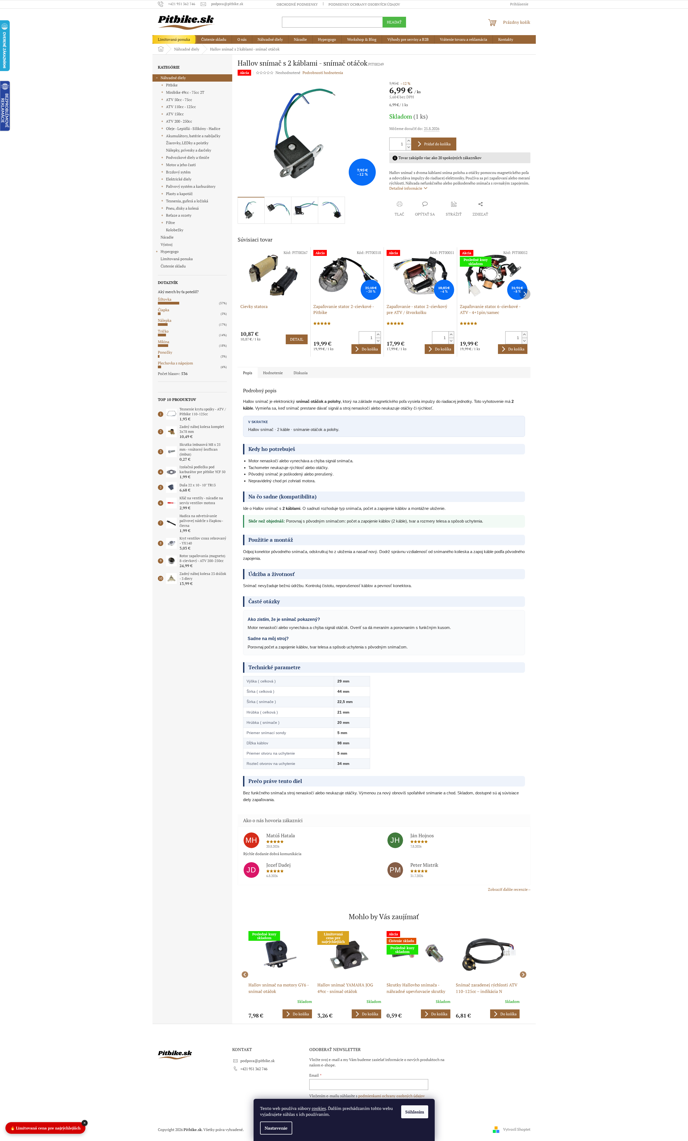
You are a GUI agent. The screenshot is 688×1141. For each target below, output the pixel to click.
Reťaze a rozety (178, 215)
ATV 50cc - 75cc (179, 99)
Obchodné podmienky (297, 4)
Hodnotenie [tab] (273, 372)
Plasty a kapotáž (179, 193)
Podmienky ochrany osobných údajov (364, 4)
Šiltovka (164, 299)
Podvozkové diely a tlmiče (187, 157)
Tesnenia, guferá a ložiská (187, 200)
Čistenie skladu (173, 266)
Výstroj (166, 244)
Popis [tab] (247, 372)
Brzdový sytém (178, 172)
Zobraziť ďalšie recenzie (508, 889)
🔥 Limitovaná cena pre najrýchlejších (45, 1128)
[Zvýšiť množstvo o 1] (408, 141)
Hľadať (394, 22)
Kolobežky (174, 229)
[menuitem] (173, 39)
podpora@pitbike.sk (257, 1060)
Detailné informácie (405, 188)
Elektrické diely (178, 179)
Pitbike (172, 85)
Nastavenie (276, 1128)
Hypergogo (170, 251)
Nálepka (164, 320)
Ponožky (165, 352)
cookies (319, 1108)
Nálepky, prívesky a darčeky (188, 150)
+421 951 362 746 (253, 1068)
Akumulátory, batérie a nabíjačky (193, 135)
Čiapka (163, 309)
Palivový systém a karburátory (190, 186)
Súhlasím (414, 1112)
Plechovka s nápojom (175, 363)
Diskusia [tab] (301, 372)
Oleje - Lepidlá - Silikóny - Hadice (193, 128)
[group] (280, 974)
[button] (280, 1013)
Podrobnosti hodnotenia (323, 72)
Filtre (170, 222)
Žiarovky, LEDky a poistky (187, 142)
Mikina (163, 341)
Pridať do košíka (437, 143)
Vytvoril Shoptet (516, 1129)
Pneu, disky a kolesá (182, 208)
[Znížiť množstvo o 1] (408, 147)
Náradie (167, 237)
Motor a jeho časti (181, 164)
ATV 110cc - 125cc (181, 106)
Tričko (163, 331)
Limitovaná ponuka (177, 258)
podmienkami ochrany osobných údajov (391, 1095)
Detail (296, 339)
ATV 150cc (175, 113)
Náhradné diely (173, 77)
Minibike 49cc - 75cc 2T (185, 92)
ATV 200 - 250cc (179, 121)
